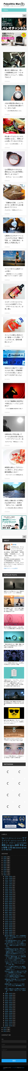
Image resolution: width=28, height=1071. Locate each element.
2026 (5, 857)
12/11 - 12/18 (8, 880)
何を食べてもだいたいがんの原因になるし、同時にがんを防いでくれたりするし (14, 139)
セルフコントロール (16, 840)
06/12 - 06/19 (8, 926)
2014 (5, 1029)
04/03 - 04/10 (8, 1002)
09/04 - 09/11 (8, 905)
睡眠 (14, 848)
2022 (5, 864)
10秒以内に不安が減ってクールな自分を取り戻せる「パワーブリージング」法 (14, 436)
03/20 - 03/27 (8, 1006)
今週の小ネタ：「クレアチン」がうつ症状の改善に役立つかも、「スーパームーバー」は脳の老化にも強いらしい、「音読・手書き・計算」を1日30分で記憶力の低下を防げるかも (14, 683)
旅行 (10, 849)
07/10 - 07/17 (8, 919)
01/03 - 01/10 (8, 1025)
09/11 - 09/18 (8, 903)
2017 (5, 873)
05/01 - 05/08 (8, 995)
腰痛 (25, 845)
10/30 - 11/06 (8, 891)
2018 (5, 871)
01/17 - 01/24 (8, 1022)
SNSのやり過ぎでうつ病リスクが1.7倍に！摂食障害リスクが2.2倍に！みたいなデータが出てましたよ (15, 973)
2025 (5, 858)
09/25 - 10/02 (8, 900)
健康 (17, 845)
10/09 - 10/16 (8, 896)
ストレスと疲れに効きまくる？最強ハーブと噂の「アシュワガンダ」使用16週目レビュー (15, 968)
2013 (5, 1031)
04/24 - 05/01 (8, 997)
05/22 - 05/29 (8, 932)
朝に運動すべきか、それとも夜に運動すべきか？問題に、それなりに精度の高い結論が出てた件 (14, 610)
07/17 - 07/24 (8, 918)
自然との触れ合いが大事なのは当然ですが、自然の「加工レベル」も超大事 (14, 503)
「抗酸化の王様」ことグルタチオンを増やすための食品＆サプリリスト (14, 205)
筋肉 (11, 845)
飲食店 (24, 843)
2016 (5, 875)
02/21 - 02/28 (8, 1013)
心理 (10, 847)
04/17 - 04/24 (8, 999)
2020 (5, 867)
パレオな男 (13, 1067)
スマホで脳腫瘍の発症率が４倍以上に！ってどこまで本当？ (14, 403)
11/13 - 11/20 (8, 887)
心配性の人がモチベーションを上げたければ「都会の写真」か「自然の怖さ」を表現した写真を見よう (15, 956)
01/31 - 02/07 (8, 1018)
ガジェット (13, 838)
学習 (8, 845)
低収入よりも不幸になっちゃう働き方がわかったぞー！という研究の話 (14, 592)
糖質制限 (18, 847)
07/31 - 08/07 (8, 914)
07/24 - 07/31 (8, 916)
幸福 (22, 845)
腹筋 (3, 849)
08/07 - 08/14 (8, 912)
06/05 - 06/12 (8, 928)
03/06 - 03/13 (8, 1009)
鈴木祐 (14, 544)
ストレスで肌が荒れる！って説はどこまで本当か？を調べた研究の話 (14, 756)
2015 (5, 1027)
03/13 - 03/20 (8, 1008)
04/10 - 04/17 (8, 1000)
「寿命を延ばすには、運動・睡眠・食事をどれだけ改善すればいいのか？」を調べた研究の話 (14, 646)
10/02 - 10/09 (8, 898)
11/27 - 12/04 (8, 883)
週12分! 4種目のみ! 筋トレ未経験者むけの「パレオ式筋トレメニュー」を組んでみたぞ (15, 937)
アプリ (7, 838)
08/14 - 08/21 (8, 910)
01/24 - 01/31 (8, 1020)
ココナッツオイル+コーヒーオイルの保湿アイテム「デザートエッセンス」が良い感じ (15, 963)
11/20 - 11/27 (8, 885)
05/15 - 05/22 (8, 934)
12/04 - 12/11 (8, 882)
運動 (4, 845)
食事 (5, 847)
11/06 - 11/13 (8, 889)
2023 (5, 862)
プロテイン (13, 843)
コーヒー (19, 838)
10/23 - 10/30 (8, 892)
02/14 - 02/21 (8, 1015)
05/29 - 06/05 (8, 930)
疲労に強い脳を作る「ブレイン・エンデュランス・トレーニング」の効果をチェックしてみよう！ (14, 722)
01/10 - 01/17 (8, 1024)
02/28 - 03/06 (8, 1011)
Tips (3, 838)
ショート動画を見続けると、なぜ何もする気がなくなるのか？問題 (14, 663)
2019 (5, 869)
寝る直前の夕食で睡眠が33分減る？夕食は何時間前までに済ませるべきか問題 (14, 703)
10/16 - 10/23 (8, 894)
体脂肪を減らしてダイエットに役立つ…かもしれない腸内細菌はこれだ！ (14, 470)
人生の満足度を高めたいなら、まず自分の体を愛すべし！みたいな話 (14, 105)
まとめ (20, 843)
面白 (7, 849)
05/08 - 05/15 (8, 993)
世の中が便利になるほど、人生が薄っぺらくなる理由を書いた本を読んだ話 (14, 627)
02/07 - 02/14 (8, 1016)
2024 (5, 860)
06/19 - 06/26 (8, 925)
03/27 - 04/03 (8, 1004)
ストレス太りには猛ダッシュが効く (15, 960)
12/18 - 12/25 (8, 878)
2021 (5, 866)
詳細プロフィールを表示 (11, 568)
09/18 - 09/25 (8, 901)
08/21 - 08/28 (8, 909)
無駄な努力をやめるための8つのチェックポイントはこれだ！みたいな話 (13, 739)
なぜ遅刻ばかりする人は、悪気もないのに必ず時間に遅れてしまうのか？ (14, 172)
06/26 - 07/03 (8, 923)
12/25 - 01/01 (8, 876)
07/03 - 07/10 (8, 921)
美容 (24, 848)
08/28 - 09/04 (8, 907)
